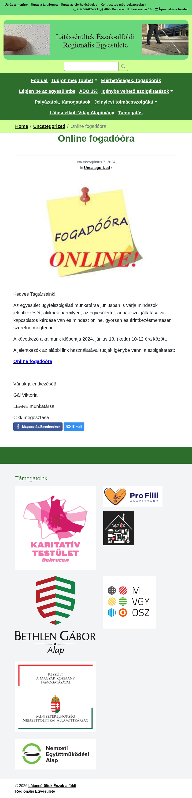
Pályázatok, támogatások (62, 101)
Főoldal (39, 80)
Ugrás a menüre (16, 4)
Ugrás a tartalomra (44, 4)
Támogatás (130, 112)
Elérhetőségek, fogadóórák (131, 80)
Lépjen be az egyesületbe (47, 91)
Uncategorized (97, 167)
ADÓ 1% (88, 91)
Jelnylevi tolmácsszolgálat (123, 101)
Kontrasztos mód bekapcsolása (123, 4)
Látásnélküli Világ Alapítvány (82, 112)
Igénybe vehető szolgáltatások (135, 91)
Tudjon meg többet (72, 80)
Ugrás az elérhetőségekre (79, 4)
